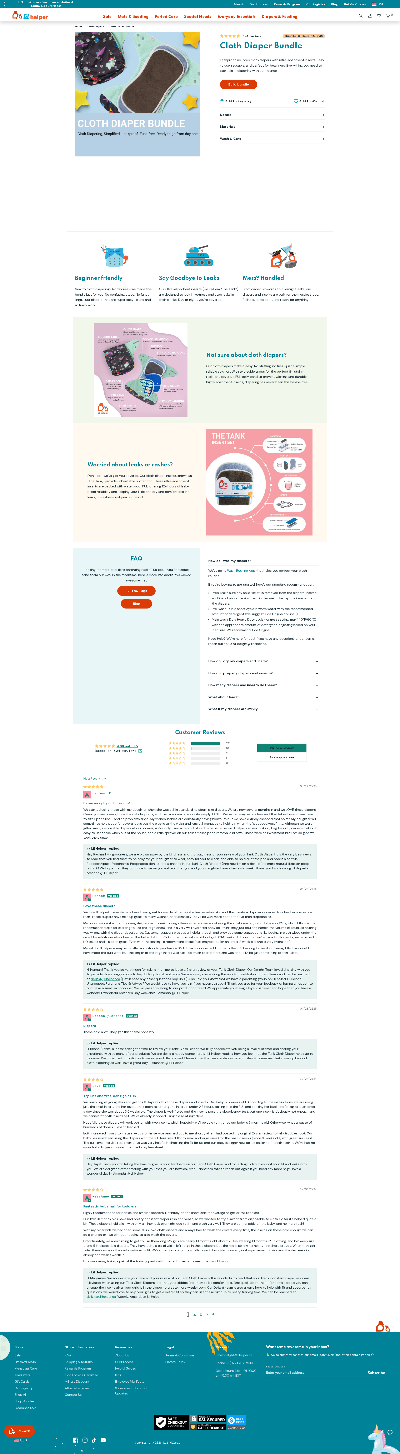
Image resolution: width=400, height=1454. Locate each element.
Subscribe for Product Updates (131, 1391)
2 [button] (195, 1314)
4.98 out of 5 (127, 746)
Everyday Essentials (237, 17)
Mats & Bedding (133, 17)
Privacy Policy (175, 1362)
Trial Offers (22, 1375)
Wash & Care (230, 138)
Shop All (20, 1394)
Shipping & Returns (78, 1362)
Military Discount (77, 1381)
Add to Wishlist (312, 101)
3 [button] (201, 1314)
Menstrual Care (26, 1368)
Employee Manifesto (130, 1381)
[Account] (369, 15)
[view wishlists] (378, 15)
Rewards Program (78, 1368)
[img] (93, 787)
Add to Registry (238, 101)
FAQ (68, 1355)
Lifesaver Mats (25, 1362)
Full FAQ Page (136, 591)
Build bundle (238, 84)
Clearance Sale (25, 1408)
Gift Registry (24, 1388)
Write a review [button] (282, 748)
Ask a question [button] (281, 757)
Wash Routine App (241, 570)
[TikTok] (94, 1440)
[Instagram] (85, 1440)
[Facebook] (75, 1440)
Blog (136, 603)
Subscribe (376, 1373)
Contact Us (73, 1394)
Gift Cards (22, 1381)
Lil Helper (171, 1442)
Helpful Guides (125, 1368)
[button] (230, 36)
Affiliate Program (77, 1388)
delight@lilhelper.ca (105, 979)
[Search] (360, 15)
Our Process (124, 1362)
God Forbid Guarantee (81, 1375)
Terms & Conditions (179, 1355)
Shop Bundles (24, 1401)
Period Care (166, 17)
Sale (107, 17)
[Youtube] (103, 1440)
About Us (122, 1355)
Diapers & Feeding (280, 17)
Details (225, 115)
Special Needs (197, 17)
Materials (227, 126)
